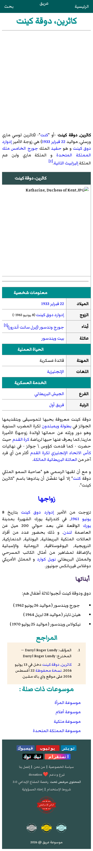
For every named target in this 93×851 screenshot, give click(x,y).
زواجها (46, 498)
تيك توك (33, 756)
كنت (44, 135)
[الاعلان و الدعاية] (46, 805)
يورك (87, 525)
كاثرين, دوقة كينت (57, 665)
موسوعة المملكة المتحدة (57, 730)
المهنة (83, 360)
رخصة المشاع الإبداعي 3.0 (31, 781)
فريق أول (56, 405)
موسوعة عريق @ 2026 (46, 842)
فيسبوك (25, 748)
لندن (67, 532)
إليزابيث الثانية (66, 163)
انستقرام (57, 756)
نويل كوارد (46, 559)
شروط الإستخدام (59, 789)
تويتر (68, 748)
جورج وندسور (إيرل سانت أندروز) (35, 327)
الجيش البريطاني (49, 393)
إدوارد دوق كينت (50, 314)
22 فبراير (58, 141)
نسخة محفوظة (48, 670)
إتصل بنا (24, 766)
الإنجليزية (55, 371)
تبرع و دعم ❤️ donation (47, 774)
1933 (46, 141)
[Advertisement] (46, 79)
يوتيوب (47, 748)
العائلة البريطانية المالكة (55, 459)
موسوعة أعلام (68, 712)
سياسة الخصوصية (61, 766)
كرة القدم (20, 439)
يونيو (86, 519)
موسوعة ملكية (67, 721)
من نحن (39, 766)
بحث (8, 6)
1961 (75, 519)
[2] (51, 161)
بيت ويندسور (52, 338)
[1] (5, 325)
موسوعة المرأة (68, 702)
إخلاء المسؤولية (32, 789)
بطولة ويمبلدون (57, 426)
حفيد (56, 148)
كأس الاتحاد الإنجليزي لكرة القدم (60, 452)
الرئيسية (82, 6)
